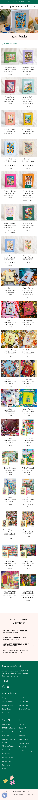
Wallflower (11, 798)
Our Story (22, 724)
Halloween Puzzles (8, 750)
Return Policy (23, 739)
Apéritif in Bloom (10, 129)
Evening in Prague (10, 191)
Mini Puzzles (6, 735)
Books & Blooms (10, 468)
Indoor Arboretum (28, 129)
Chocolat (10, 438)
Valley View (28, 561)
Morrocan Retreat (10, 591)
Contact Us (22, 728)
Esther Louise (30, 798)
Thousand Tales (28, 591)
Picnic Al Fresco (10, 256)
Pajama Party (10, 320)
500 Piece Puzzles (8, 732)
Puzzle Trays (6, 765)
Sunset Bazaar (10, 97)
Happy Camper (28, 288)
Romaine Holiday (10, 350)
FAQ (20, 732)
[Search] (31, 6)
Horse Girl (10, 379)
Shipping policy (31, 794)
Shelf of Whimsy (28, 67)
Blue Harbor (10, 561)
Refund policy (27, 791)
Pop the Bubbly (28, 350)
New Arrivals (6, 724)
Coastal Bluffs (28, 97)
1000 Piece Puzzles (8, 728)
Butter (10, 288)
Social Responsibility (25, 751)
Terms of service (19, 794)
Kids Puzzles (6, 754)
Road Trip (28, 497)
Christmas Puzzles (8, 746)
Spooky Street (28, 191)
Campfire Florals (10, 67)
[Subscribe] (28, 681)
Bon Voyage (28, 379)
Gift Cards (5, 769)
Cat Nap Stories (28, 438)
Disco (10, 409)
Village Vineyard (28, 468)
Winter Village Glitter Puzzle (10, 531)
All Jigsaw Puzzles (7, 757)
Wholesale (22, 735)
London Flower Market (28, 530)
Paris (10, 497)
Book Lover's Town (28, 159)
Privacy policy (8, 794)
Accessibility (23, 747)
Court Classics (28, 409)
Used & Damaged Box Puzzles (9, 740)
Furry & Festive (28, 223)
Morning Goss (28, 256)
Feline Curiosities (10, 159)
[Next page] (29, 608)
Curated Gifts (6, 761)
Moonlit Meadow (10, 223)
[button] (2, 6)
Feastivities (28, 320)
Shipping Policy (24, 743)
